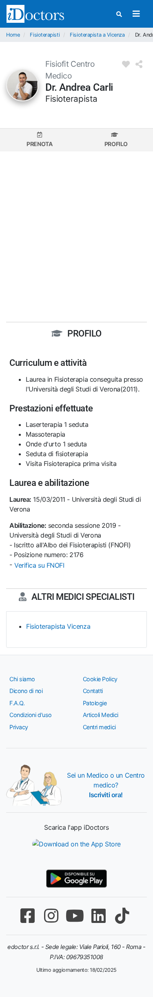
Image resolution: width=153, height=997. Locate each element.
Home (13, 35)
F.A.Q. (16, 703)
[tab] (39, 140)
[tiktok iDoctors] (122, 916)
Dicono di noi (25, 690)
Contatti (93, 690)
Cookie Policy (100, 679)
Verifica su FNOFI (39, 565)
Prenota (39, 143)
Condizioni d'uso (30, 714)
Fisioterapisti (45, 35)
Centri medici (99, 727)
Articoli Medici (100, 714)
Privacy (18, 727)
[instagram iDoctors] (51, 916)
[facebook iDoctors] (28, 916)
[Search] (119, 14)
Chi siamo (22, 679)
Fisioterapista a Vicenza (97, 35)
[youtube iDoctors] (75, 916)
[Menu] (136, 14)
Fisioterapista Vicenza (58, 626)
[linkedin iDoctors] (99, 916)
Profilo (116, 143)
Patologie (95, 703)
